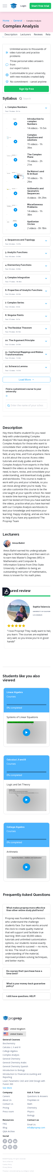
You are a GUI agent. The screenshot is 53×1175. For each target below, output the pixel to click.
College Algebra (10, 1051)
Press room (8, 1111)
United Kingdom (17, 1028)
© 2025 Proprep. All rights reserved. (14, 1159)
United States (16, 1034)
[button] (5, 1141)
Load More (25, 379)
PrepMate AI (33, 1100)
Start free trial (40, 6)
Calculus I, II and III (11, 1047)
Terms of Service (8, 1161)
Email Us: (36, 1126)
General (17, 20)
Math (29, 1103)
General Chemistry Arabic (15, 1062)
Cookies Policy (7, 1164)
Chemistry (32, 1107)
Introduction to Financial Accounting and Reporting (22, 1075)
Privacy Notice (7, 1167)
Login (23, 5)
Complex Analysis (11, 1054)
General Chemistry (11, 1058)
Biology (30, 1115)
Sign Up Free (26, 88)
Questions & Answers (37, 1096)
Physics (30, 1111)
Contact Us (8, 1103)
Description (11, 34)
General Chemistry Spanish (15, 1066)
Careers (6, 1096)
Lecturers (25, 34)
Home (6, 20)
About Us (7, 1100)
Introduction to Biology (14, 1070)
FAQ (5, 1123)
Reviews (38, 34)
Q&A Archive (9, 1131)
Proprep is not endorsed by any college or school (18, 1171)
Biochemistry (9, 1043)
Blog (5, 1127)
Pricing (6, 1107)
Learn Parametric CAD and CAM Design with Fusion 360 (24, 1082)
